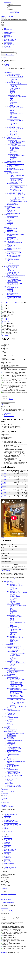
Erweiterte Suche (10, 55)
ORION (9, 224)
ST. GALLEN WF (14, 189)
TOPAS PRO (13, 102)
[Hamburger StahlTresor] (8, 16)
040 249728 (4, 61)
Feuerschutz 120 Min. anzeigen (17, 155)
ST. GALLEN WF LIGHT (16, 187)
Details (5, 414)
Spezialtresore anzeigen (12, 277)
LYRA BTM (10, 290)
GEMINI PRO (13, 86)
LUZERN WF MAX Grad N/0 (17, 180)
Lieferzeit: (3, 345)
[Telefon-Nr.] (3, 57)
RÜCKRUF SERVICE (9, 820)
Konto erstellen (13, 11)
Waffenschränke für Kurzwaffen (15, 193)
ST (7, 262)
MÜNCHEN (13, 92)
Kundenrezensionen (9, 416)
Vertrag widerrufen (5, 951)
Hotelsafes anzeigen (12, 228)
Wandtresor (6, 840)
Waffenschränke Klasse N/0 (14, 173)
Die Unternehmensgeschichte (11, 825)
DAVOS (12, 99)
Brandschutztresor (8, 839)
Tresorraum (6, 853)
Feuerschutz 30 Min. (12, 140)
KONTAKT (7, 817)
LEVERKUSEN (14, 147)
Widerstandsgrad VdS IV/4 (13, 119)
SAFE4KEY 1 (10, 263)
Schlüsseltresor (7, 854)
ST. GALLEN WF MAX (16, 190)
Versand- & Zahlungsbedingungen (12, 824)
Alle (5, 28)
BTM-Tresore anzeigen (12, 287)
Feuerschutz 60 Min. (12, 144)
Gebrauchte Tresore (8, 49)
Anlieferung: (4, 363)
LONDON (12, 124)
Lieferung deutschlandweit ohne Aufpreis (7, 792)
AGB (5, 818)
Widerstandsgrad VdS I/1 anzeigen (18, 84)
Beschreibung (7, 413)
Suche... (3, 55)
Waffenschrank (7, 843)
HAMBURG (13, 157)
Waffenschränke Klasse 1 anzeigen (18, 185)
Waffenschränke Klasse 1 (13, 183)
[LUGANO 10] (5, 318)
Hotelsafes (6, 37)
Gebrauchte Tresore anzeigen (14, 296)
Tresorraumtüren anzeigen (13, 251)
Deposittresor (7, 856)
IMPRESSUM (7, 816)
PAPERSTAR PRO (15, 88)
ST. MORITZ (13, 134)
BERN (11, 98)
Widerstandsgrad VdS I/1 (13, 82)
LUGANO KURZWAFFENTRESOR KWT (18, 201)
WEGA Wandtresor (11, 166)
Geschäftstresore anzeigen (13, 207)
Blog (5, 864)
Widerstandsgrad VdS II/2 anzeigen (18, 96)
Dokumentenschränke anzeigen (14, 242)
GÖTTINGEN (10, 270)
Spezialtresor (7, 859)
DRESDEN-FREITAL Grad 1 (14, 252)
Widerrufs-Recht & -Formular (11, 821)
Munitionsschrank (11, 203)
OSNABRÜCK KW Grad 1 (17, 199)
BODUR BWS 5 (14, 133)
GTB (8, 209)
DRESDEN (13, 85)
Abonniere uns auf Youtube (7, 902)
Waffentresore (7, 33)
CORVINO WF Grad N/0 (16, 178)
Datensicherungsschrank (10, 849)
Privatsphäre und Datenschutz (11, 823)
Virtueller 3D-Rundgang (10, 867)
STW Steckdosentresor (12, 279)
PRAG (11, 105)
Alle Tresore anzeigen (9, 863)
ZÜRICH (12, 126)
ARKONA (12, 110)
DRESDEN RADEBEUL (16, 192)
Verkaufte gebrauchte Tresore (14, 297)
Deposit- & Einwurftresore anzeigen (16, 268)
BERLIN (12, 91)
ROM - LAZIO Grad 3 (12, 253)
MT (8, 218)
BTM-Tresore (7, 47)
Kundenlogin (7, 2)
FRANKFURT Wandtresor (13, 165)
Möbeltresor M (10, 217)
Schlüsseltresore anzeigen (13, 259)
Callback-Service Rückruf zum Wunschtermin (7, 806)
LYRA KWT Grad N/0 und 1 (17, 197)
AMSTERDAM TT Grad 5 (14, 255)
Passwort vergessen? (15, 12)
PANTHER (10, 230)
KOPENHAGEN (11, 237)
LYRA (8, 221)
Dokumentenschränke (9, 40)
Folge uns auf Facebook (6, 896)
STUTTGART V (11, 211)
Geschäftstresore (8, 36)
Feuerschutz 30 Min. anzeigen (17, 141)
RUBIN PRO (13, 117)
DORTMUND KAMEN (16, 182)
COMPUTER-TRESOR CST (14, 280)
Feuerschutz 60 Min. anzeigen (17, 145)
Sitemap (6, 828)
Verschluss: (3, 358)
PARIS (11, 100)
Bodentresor (7, 842)
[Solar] (2, 322)
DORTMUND (13, 79)
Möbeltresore (7, 35)
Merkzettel (6, 14)
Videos (5, 866)
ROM (11, 116)
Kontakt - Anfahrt (8, 869)
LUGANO (12, 93)
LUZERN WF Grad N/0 (16, 179)
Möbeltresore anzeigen (12, 216)
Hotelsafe (6, 847)
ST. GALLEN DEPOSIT (13, 272)
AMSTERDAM (14, 131)
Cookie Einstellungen (9, 831)
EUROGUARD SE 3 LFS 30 (17, 113)
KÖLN (12, 81)
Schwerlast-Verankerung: (7, 366)
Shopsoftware (4, 952)
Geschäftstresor (7, 845)
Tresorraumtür (7, 852)
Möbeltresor (7, 846)
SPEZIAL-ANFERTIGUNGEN (15, 283)
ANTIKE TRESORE (12, 282)
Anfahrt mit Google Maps (7, 910)
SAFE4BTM (10, 291)
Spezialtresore (7, 46)
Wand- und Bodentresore (10, 32)
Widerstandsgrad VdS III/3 (13, 106)
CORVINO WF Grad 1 (16, 186)
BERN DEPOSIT (11, 273)
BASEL (12, 112)
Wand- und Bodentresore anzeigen (15, 164)
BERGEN (9, 235)
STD (8, 261)
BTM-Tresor (7, 860)
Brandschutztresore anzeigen (14, 138)
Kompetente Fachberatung (4, 799)
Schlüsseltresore (8, 43)
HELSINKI (10, 238)
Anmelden (13, 578)
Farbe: (2, 361)
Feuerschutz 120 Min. (12, 154)
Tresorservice (7, 836)
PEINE (8, 269)
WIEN (11, 103)
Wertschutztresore (8, 29)
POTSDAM (10, 246)
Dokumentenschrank (9, 850)
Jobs (5, 827)
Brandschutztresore (8, 30)
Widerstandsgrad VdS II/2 (13, 95)
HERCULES (13, 123)
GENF (11, 114)
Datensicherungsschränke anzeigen (15, 234)
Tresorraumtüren (8, 42)
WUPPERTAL (13, 89)
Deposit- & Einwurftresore (10, 44)
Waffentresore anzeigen (12, 172)
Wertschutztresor (8, 838)
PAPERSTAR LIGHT (15, 143)
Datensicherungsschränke (10, 39)
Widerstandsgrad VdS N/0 (13, 75)
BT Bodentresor (11, 168)
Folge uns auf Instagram (6, 899)
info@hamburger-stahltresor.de (8, 894)
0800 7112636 (4, 908)
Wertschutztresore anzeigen (13, 74)
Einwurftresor (7, 857)
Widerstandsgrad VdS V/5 (13, 127)
